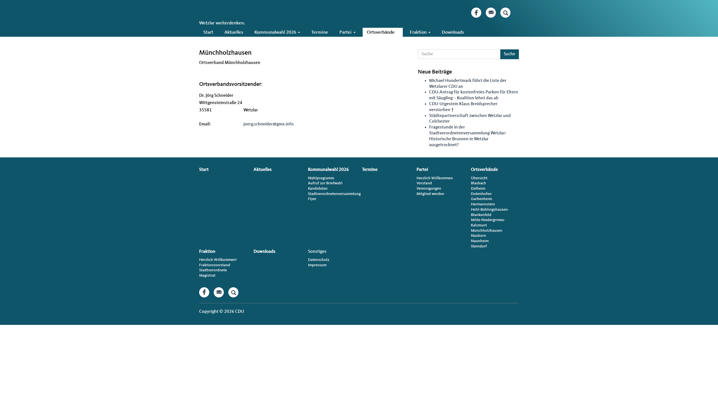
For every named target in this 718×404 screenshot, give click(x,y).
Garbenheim (481, 199)
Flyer (312, 199)
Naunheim (480, 241)
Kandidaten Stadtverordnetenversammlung (332, 191)
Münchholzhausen (486, 231)
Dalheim (478, 188)
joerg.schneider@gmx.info (268, 124)
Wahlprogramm (321, 178)
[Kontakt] (491, 13)
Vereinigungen (428, 188)
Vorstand (424, 183)
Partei (346, 32)
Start (208, 32)
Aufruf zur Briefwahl (325, 183)
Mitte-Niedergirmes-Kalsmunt (488, 222)
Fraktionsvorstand (214, 265)
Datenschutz (318, 260)
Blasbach (478, 183)
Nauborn (478, 236)
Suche (509, 54)
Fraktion (419, 32)
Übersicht (479, 178)
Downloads (453, 32)
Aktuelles (233, 32)
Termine (319, 32)
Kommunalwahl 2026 (275, 32)
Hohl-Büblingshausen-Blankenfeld (490, 212)
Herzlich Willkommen (434, 178)
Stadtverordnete (213, 270)
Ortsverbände (381, 32)
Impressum (317, 265)
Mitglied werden (430, 194)
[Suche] (505, 13)
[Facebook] (476, 13)
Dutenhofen (481, 194)
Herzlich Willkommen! (218, 260)
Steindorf (479, 246)
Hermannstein (483, 204)
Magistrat (207, 275)
